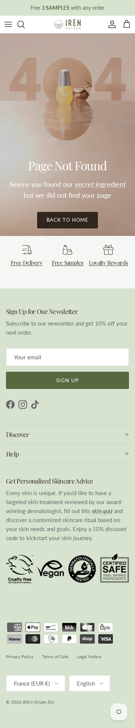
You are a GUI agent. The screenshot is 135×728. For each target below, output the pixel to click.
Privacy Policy (19, 656)
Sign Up (67, 380)
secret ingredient (100, 184)
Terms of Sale (55, 656)
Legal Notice (89, 656)
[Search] (24, 24)
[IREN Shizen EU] (67, 24)
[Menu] (8, 24)
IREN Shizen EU (38, 702)
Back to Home (67, 220)
